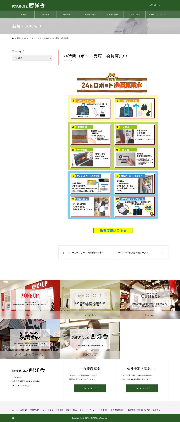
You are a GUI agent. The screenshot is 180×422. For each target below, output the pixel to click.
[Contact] (12, 418)
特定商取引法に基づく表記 (139, 410)
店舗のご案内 (134, 14)
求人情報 (59, 410)
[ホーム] (13, 38)
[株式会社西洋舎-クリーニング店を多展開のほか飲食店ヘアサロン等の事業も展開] (28, 5)
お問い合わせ (154, 5)
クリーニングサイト (156, 14)
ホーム (15, 410)
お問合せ (156, 410)
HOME (23, 14)
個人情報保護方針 (118, 410)
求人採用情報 (112, 14)
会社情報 (45, 14)
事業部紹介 (67, 14)
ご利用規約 (103, 410)
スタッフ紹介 (90, 14)
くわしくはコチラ (90, 388)
